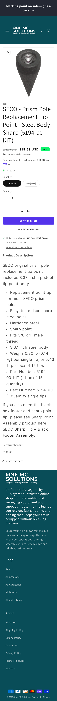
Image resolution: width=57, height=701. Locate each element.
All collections (14, 600)
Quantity (7, 191)
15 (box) (33, 184)
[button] (7, 30)
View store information (19, 247)
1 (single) (12, 183)
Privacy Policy (13, 653)
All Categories (13, 584)
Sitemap (10, 668)
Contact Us (12, 645)
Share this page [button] (14, 460)
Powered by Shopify (41, 697)
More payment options (28, 228)
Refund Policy (13, 637)
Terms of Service (15, 660)
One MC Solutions (22, 697)
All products (13, 576)
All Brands (11, 592)
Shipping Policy (14, 630)
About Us (11, 622)
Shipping (6, 154)
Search (9, 569)
